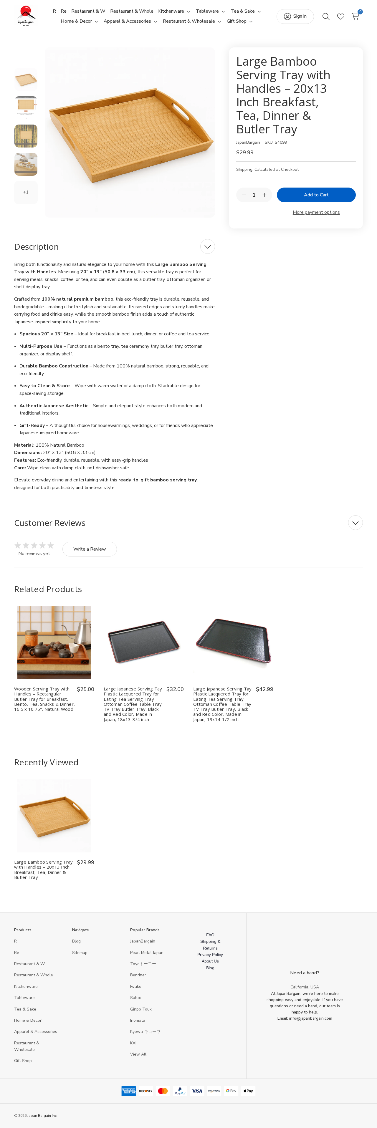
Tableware (24, 998)
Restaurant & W (29, 964)
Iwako (135, 986)
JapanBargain (142, 941)
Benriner (138, 975)
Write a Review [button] (89, 549)
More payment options (316, 212)
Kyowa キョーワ (145, 1031)
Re (16, 952)
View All (138, 1054)
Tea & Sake (25, 1009)
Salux (135, 998)
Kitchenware (26, 986)
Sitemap (79, 952)
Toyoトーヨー (143, 964)
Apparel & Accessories (35, 1031)
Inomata (137, 1020)
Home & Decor (28, 1020)
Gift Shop (23, 1061)
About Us (210, 961)
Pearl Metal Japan (146, 952)
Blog (76, 941)
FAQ (210, 934)
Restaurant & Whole (33, 975)
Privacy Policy (210, 954)
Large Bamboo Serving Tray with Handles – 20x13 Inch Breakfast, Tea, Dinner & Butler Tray (43, 869)
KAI (133, 1043)
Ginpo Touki (141, 1009)
